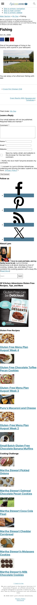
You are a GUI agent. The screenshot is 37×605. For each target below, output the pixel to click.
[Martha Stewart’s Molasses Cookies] (7, 547)
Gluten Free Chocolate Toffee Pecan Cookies (18, 369)
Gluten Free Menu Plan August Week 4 (14, 349)
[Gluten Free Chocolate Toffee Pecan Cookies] (7, 363)
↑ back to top (18, 583)
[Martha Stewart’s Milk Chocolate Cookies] (7, 567)
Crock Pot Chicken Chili (12, 89)
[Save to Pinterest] (12, 39)
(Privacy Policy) (11, 170)
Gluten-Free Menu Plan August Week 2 (14, 427)
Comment (4, 125)
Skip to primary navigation (14, 9)
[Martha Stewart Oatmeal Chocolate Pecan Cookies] (7, 486)
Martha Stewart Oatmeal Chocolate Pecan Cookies (16, 492)
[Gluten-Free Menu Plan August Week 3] (7, 383)
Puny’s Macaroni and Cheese (18, 408)
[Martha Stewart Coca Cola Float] (7, 506)
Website (3, 149)
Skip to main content (12, 11)
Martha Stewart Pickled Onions (14, 472)
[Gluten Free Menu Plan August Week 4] (7, 343)
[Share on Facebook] (2, 39)
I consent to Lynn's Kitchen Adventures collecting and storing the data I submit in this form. (18, 168)
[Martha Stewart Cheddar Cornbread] (7, 527)
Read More (5, 271)
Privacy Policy (20, 598)
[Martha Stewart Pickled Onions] (7, 466)
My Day (15, 16)
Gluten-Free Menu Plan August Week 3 (14, 389)
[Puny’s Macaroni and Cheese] (7, 403)
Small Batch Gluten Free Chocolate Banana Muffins (16, 447)
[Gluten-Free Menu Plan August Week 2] (7, 421)
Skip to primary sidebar (13, 13)
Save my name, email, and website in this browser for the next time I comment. (20, 155)
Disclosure (20, 600)
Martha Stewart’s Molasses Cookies (17, 553)
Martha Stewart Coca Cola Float (16, 512)
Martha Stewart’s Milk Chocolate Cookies (13, 573)
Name (3, 141)
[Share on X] (7, 39)
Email (3, 145)
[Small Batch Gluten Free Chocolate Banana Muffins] (7, 441)
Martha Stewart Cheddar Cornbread (15, 533)
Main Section (5, 16)
